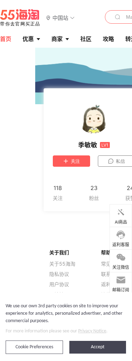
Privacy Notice (92, 331)
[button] (60, 17)
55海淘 (20, 17)
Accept (98, 347)
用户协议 (59, 284)
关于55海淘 (62, 264)
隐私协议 (59, 274)
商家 (57, 38)
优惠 (28, 38)
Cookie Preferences (34, 347)
